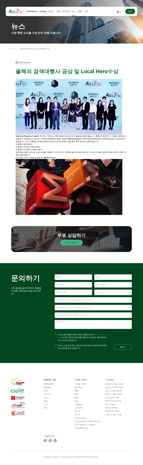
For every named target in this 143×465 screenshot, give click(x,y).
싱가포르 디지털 (112, 398)
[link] (10, 49)
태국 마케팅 (110, 404)
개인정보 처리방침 (51, 457)
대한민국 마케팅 (112, 411)
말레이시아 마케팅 (113, 401)
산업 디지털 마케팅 (113, 415)
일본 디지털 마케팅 (113, 394)
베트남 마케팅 (111, 408)
